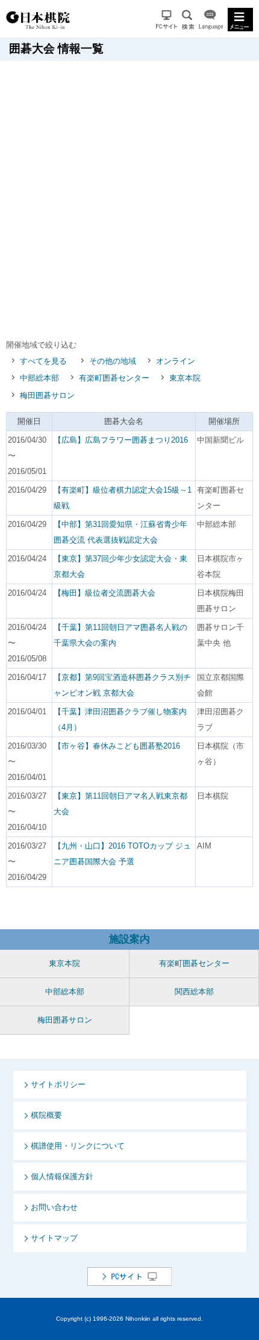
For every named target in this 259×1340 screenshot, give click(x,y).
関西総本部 (194, 991)
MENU (240, 19)
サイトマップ (54, 1237)
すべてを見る (43, 361)
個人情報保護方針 (62, 1176)
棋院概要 (46, 1115)
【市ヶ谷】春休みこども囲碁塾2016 (117, 745)
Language (211, 20)
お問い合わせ (54, 1207)
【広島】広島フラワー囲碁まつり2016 (121, 439)
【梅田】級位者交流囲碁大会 (104, 592)
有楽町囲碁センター (114, 377)
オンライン (175, 361)
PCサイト (166, 19)
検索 (188, 20)
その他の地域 (112, 361)
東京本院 (185, 377)
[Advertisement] (129, 196)
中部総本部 (39, 377)
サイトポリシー (58, 1084)
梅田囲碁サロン (47, 395)
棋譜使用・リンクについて (78, 1145)
